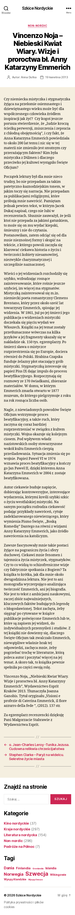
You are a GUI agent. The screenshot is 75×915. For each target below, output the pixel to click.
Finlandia (23, 868)
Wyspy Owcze (35, 879)
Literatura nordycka (20, 835)
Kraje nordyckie (17, 829)
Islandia (50, 868)
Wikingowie (58, 874)
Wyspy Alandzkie (15, 879)
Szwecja (36, 873)
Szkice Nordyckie (37, 8)
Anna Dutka (28, 77)
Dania (9, 868)
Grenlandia (37, 868)
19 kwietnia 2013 (56, 77)
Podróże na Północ (19, 847)
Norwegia (13, 874)
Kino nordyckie (16, 823)
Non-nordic (37, 25)
